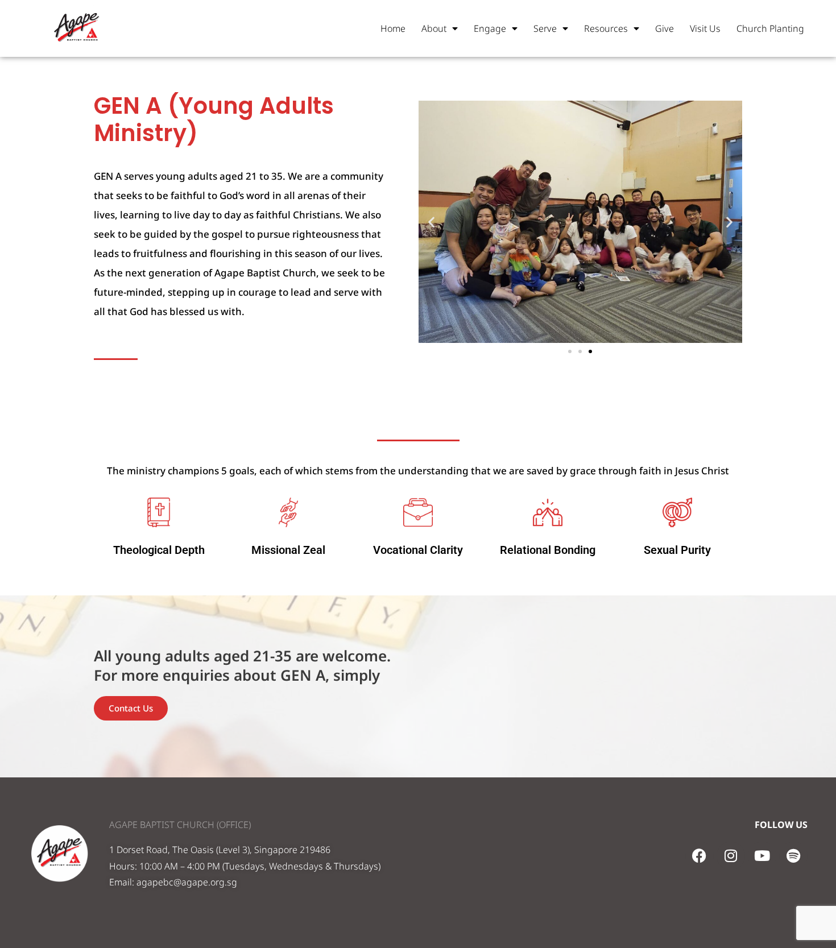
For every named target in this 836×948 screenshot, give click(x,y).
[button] (431, 221)
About (433, 28)
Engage (490, 28)
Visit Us (705, 28)
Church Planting (770, 28)
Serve (545, 28)
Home (392, 28)
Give (664, 28)
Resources (606, 28)
